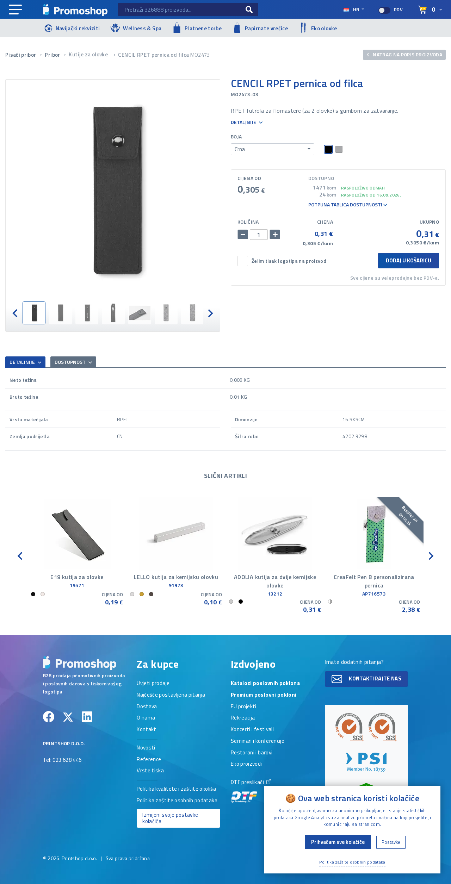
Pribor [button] (53, 55)
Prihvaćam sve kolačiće (338, 842)
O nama (146, 718)
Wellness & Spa (142, 28)
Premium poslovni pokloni (263, 695)
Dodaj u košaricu (408, 260)
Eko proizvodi (246, 764)
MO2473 (200, 55)
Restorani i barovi (251, 753)
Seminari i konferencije (257, 741)
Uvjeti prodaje (153, 683)
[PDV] (384, 10)
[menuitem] (34, 312)
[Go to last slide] (15, 313)
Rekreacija (243, 718)
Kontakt (146, 729)
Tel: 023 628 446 (62, 760)
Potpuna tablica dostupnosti (345, 204)
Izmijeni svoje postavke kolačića (170, 818)
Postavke (391, 842)
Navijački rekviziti (78, 28)
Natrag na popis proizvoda (407, 54)
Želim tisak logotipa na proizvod (289, 261)
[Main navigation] (15, 10)
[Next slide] (210, 313)
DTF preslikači (248, 782)
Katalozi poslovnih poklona (265, 683)
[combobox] (272, 149)
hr (356, 9)
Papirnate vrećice (266, 28)
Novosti (146, 748)
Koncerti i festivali (252, 729)
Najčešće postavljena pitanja (171, 695)
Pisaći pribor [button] (21, 55)
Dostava (147, 706)
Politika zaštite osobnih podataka (177, 800)
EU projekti (244, 706)
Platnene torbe (203, 28)
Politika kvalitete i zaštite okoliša (176, 789)
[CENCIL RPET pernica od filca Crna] (113, 190)
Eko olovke (324, 28)
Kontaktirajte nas (374, 678)
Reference (149, 759)
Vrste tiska (150, 770)
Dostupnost (71, 362)
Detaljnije (244, 122)
